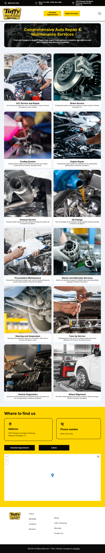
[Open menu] (99, 13)
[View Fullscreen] (6, 463)
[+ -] (52, 477)
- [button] (6, 459)
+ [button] (6, 456)
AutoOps (76, 549)
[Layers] (98, 456)
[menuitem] (40, 513)
